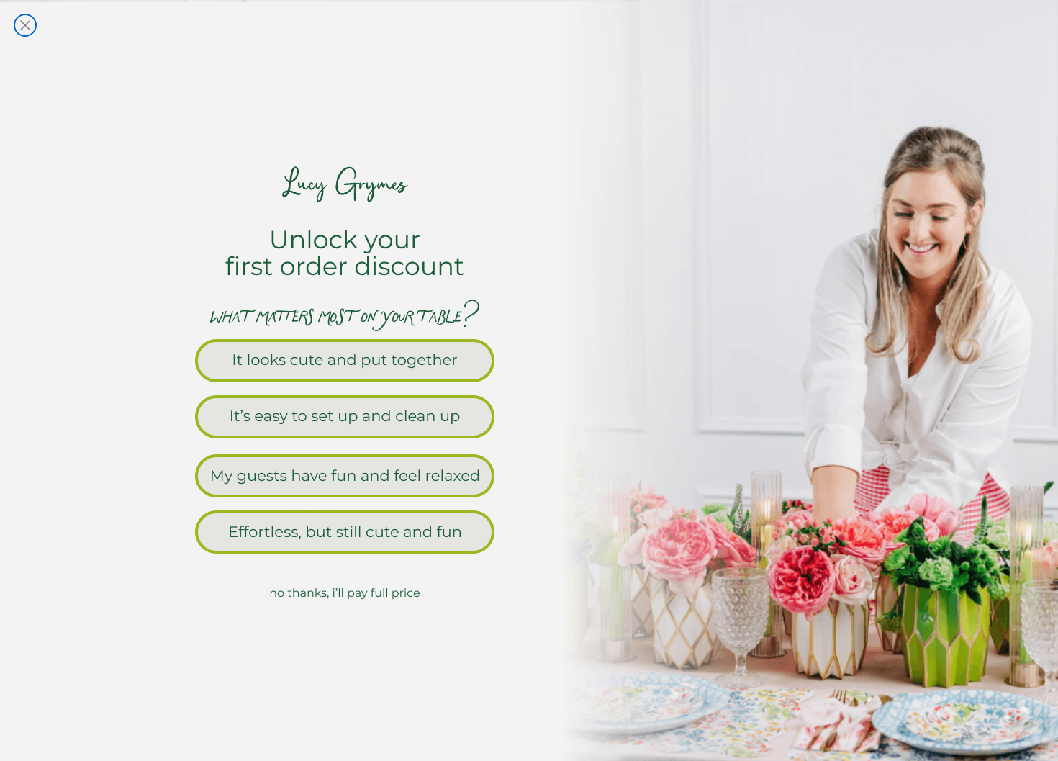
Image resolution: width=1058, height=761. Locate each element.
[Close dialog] (25, 25)
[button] (529, 359)
